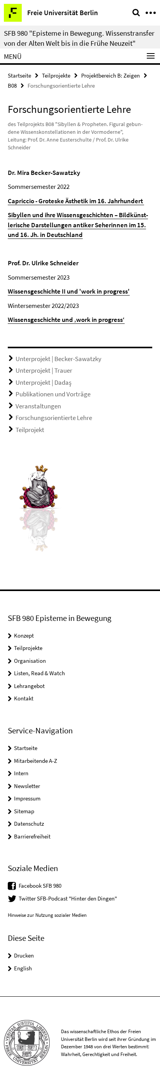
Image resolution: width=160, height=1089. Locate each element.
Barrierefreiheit (32, 836)
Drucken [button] (24, 955)
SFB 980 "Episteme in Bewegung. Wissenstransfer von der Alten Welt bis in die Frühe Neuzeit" (79, 38)
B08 (12, 85)
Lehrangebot (29, 686)
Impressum (27, 798)
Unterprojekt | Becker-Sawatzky (58, 358)
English (23, 968)
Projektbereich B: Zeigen (110, 75)
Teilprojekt (30, 429)
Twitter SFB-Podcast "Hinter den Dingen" (68, 898)
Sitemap (24, 811)
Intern (21, 773)
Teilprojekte (56, 75)
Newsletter (27, 786)
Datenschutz (29, 823)
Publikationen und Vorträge (53, 394)
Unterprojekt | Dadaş (43, 382)
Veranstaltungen (38, 406)
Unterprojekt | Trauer (44, 370)
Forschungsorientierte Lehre (54, 417)
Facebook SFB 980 (40, 885)
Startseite (19, 75)
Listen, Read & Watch (39, 673)
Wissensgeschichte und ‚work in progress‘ (66, 319)
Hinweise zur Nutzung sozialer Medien (47, 915)
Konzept (24, 635)
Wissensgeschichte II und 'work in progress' (69, 291)
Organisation (30, 660)
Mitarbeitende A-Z (35, 760)
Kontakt (23, 698)
